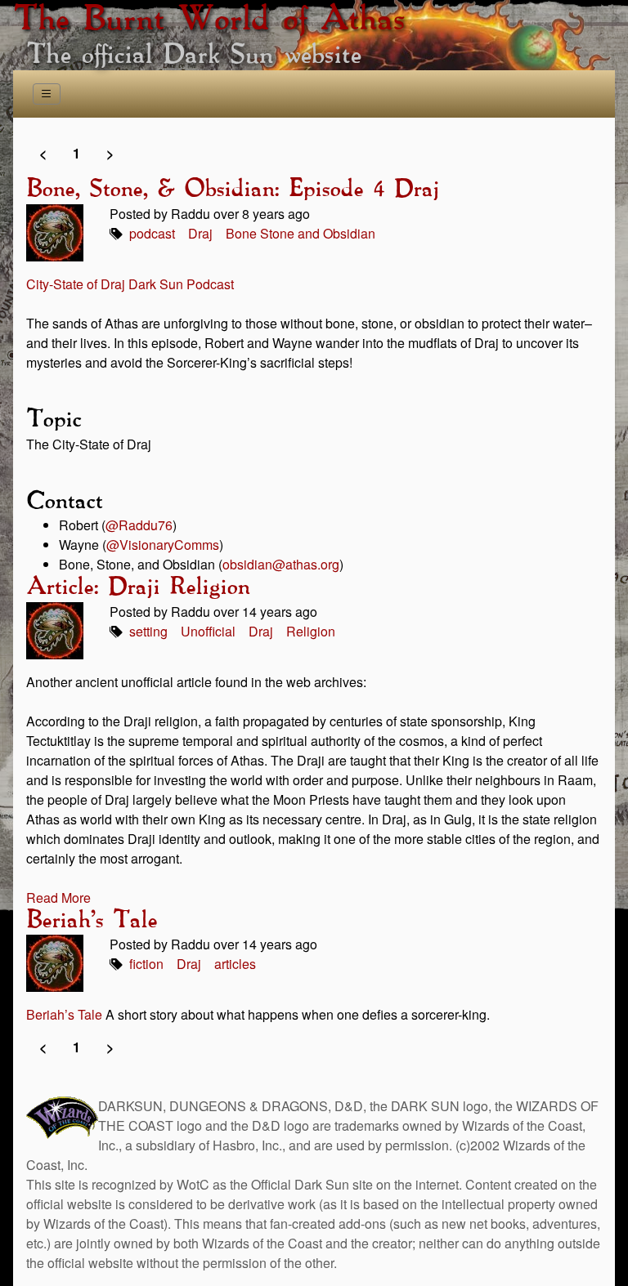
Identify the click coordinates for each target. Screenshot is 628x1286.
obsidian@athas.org (280, 564)
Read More (58, 897)
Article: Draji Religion (137, 587)
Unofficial (208, 631)
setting (148, 631)
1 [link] (76, 153)
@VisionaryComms (162, 544)
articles (235, 963)
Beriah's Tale (91, 920)
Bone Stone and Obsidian (300, 233)
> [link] (110, 153)
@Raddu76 (139, 525)
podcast (152, 233)
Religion (310, 631)
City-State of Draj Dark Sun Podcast (130, 284)
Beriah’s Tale (64, 1014)
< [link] (43, 153)
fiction (146, 963)
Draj (200, 233)
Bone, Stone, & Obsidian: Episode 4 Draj (232, 189)
